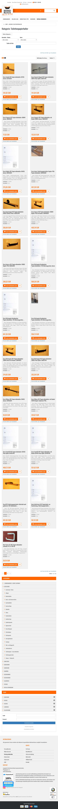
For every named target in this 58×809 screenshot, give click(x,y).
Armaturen (6, 661)
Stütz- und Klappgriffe (10, 645)
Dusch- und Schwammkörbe (11, 599)
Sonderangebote (6, 19)
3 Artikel (37, 87)
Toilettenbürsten (9, 648)
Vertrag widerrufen (41, 19)
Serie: (21, 37)
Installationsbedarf (8, 687)
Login (4, 715)
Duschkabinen (7, 674)
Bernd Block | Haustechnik (17, 2)
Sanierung (29, 707)
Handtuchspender (9, 622)
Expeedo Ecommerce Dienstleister (25, 796)
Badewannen (7, 664)
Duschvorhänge (8, 606)
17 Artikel (9, 181)
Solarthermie (29, 710)
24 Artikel (38, 328)
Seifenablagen (8, 632)
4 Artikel (37, 514)
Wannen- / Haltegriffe (10, 658)
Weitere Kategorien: (7, 34)
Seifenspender (8, 635)
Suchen (18, 46)
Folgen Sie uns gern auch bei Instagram (14, 787)
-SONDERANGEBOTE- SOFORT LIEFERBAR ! (12, 583)
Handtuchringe (8, 619)
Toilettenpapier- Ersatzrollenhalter (12, 651)
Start (6, 24)
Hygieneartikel (8, 625)
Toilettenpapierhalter (10, 655)
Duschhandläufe (9, 603)
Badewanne (29, 697)
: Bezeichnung (42, 58)
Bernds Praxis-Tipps (24, 19)
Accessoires (7, 586)
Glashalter (8, 609)
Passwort (5, 719)
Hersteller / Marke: (6, 37)
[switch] (53, 797)
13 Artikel (9, 87)
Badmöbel (6, 671)
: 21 (52, 58)
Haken (7, 612)
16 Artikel (9, 554)
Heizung (6, 684)
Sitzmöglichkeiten (9, 638)
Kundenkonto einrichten (29, 729)
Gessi (9, 88)
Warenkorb (29, 2)
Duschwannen (7, 677)
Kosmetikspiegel (9, 629)
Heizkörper (6, 681)
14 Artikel (38, 180)
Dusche (29, 700)
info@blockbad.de (24, 4)
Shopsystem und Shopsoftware (9, 796)
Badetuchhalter (8, 596)
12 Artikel (38, 276)
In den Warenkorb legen (11, 97)
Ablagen (7, 593)
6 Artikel (9, 514)
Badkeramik (6, 668)
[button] (19, 97)
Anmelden (9, 2)
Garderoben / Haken (9, 590)
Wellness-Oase (15, 19)
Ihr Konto (25, 2)
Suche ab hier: (10, 43)
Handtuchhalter (9, 616)
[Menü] (55, 788)
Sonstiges (7, 642)
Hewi (37, 516)
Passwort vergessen (29, 726)
